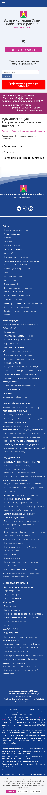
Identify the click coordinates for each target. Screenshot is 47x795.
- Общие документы (11, 558)
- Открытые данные (11, 389)
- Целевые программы (12, 276)
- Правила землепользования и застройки (21, 539)
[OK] (30, 210)
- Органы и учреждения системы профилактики (23, 614)
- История (7, 238)
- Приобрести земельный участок (17, 499)
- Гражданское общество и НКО (16, 397)
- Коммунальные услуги (13, 610)
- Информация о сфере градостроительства (21, 462)
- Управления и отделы (13, 343)
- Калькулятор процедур (13, 543)
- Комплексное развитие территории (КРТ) (21, 569)
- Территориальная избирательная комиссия (22, 261)
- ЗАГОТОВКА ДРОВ (11, 633)
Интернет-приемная (23, 49)
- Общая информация (12, 234)
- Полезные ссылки (11, 554)
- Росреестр (8, 393)
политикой (37, 785)
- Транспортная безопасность (15, 651)
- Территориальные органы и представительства (24, 370)
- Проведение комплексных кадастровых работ (23, 655)
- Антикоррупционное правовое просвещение (23, 418)
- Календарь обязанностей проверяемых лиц (22, 303)
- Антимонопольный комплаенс (16, 295)
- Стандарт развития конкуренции (17, 288)
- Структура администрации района (18, 336)
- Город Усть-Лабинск (12, 245)
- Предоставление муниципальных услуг (20, 366)
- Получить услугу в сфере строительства (20, 502)
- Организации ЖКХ (11, 284)
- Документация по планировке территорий (21, 495)
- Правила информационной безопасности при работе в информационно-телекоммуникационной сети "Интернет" (23, 662)
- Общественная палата (13, 299)
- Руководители (9, 332)
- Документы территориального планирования (23, 483)
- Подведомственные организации (18, 355)
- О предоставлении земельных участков (20, 617)
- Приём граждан (10, 606)
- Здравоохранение (11, 590)
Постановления (12, 146)
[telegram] (19, 210)
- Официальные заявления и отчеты (18, 359)
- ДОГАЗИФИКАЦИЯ (11, 629)
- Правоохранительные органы (16, 265)
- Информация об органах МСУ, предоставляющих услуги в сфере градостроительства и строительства (19, 469)
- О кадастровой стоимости (14, 621)
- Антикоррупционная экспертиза (17, 414)
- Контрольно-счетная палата (15, 257)
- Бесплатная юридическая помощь (18, 587)
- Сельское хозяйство (12, 280)
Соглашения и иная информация (23, 157)
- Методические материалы (14, 422)
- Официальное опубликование (16, 307)
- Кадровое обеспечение (13, 347)
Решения (9, 152)
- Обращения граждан (12, 363)
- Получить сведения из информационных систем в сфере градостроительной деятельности (21, 524)
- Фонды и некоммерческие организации (20, 385)
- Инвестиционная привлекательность (19, 268)
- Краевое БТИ (9, 602)
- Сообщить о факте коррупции (16, 451)
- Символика (8, 241)
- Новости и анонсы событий (15, 230)
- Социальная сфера (11, 594)
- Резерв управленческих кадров (17, 351)
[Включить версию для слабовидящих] (23, 41)
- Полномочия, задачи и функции (17, 339)
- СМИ (5, 272)
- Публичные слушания (13, 292)
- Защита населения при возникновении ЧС (22, 374)
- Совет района (9, 253)
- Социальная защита (12, 598)
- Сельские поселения (12, 249)
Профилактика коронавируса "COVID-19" (23, 84)
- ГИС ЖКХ (7, 625)
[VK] (24, 210)
